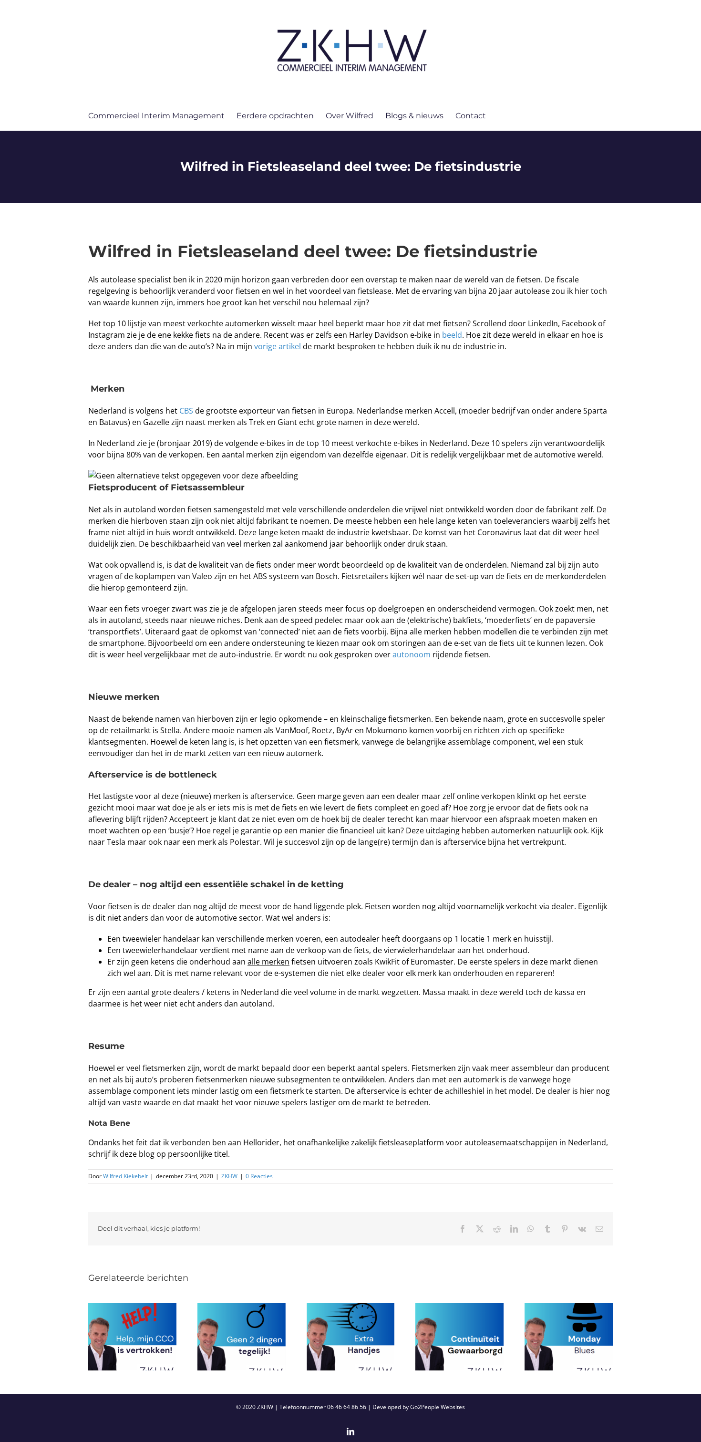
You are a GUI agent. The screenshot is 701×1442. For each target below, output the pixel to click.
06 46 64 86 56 (346, 1407)
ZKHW (229, 1176)
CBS (187, 410)
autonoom (411, 654)
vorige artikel (277, 346)
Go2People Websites (437, 1407)
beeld (452, 335)
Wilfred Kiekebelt (125, 1176)
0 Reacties (259, 1176)
